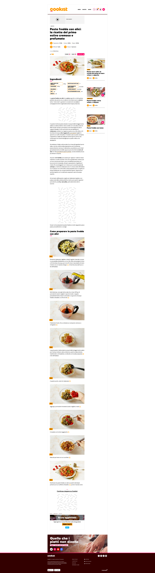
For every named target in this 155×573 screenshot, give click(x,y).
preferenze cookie (75, 564)
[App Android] (57, 570)
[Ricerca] (94, 9)
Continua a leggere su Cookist (67, 491)
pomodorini (73, 133)
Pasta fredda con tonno (95, 128)
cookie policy (74, 561)
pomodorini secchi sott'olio (64, 151)
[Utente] (100, 9)
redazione (74, 563)
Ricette (84, 9)
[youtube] (58, 549)
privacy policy (75, 559)
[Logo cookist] (59, 9)
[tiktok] (51, 549)
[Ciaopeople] (104, 570)
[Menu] (103, 9)
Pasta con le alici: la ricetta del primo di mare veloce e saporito (96, 73)
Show (89, 9)
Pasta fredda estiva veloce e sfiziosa (94, 101)
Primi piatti (56, 513)
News (79, 9)
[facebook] (61, 549)
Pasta (51, 513)
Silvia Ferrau (56, 51)
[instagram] (54, 549)
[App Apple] (51, 570)
